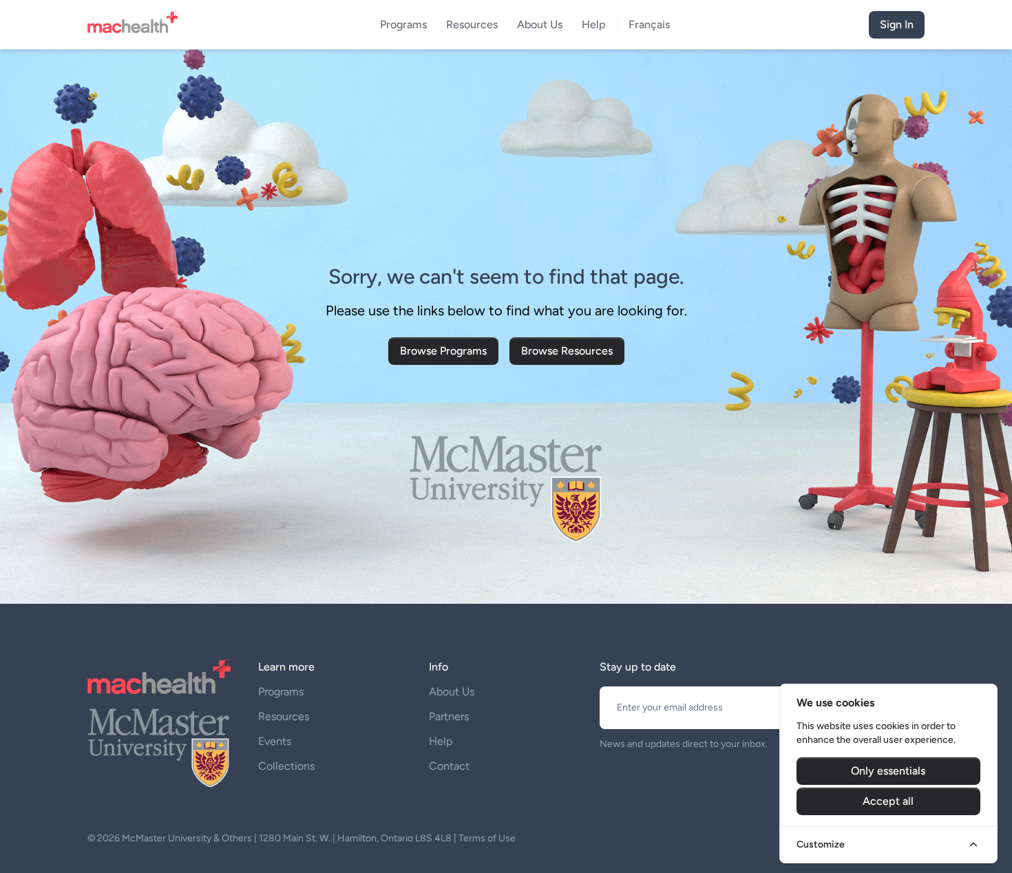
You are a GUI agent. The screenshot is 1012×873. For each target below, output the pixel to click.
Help (440, 741)
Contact (449, 765)
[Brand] (136, 25)
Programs (281, 691)
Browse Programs (443, 350)
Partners (449, 716)
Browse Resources (567, 350)
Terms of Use (487, 838)
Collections (286, 765)
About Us (451, 691)
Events (274, 741)
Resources (283, 716)
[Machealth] (159, 676)
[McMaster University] (159, 746)
